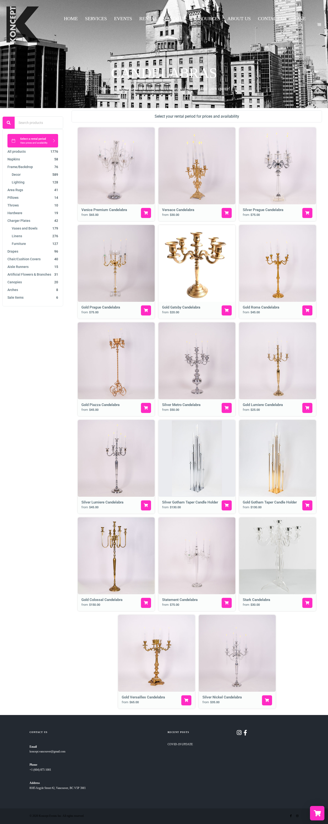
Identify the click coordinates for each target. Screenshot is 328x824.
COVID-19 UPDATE (180, 744)
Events (123, 18)
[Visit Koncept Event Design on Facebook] (245, 733)
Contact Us (272, 18)
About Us (239, 18)
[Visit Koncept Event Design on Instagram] (239, 733)
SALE (300, 18)
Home (71, 18)
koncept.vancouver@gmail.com (47, 751)
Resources (206, 18)
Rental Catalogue (162, 18)
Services (96, 18)
